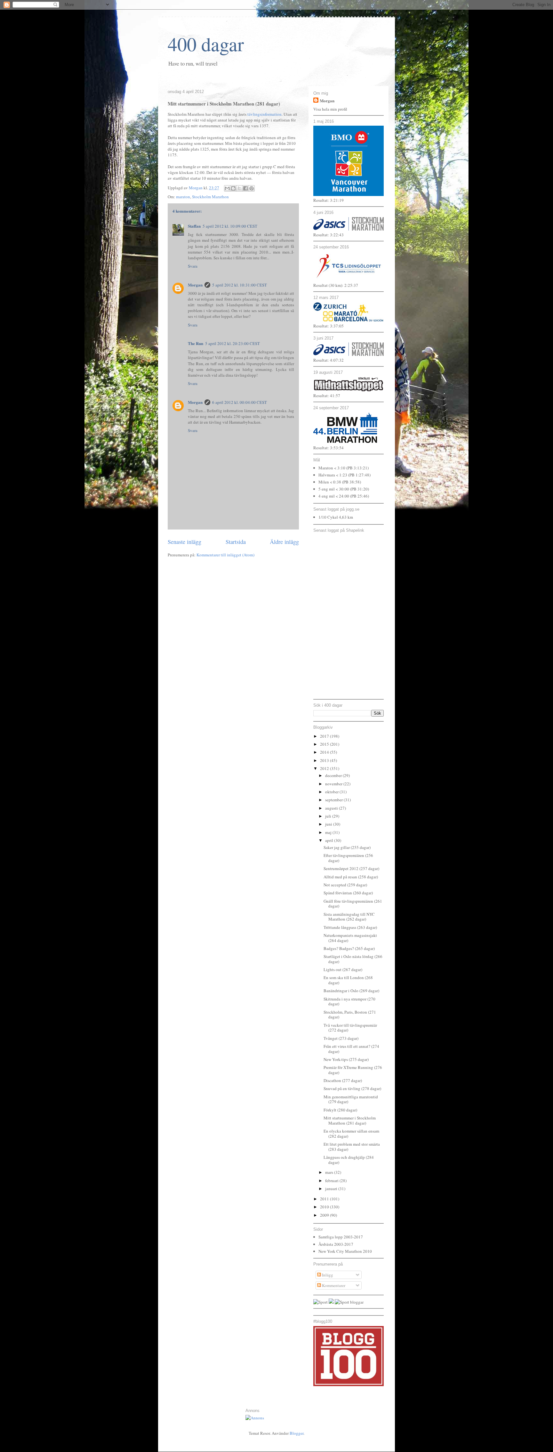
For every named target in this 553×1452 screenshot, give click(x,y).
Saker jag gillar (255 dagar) (347, 847)
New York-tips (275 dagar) (346, 1059)
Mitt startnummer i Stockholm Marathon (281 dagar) (350, 1120)
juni (329, 824)
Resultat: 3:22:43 (328, 235)
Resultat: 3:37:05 (328, 326)
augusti (332, 808)
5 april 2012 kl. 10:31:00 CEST (239, 285)
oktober (332, 792)
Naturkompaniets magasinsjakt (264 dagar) (350, 937)
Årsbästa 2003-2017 (335, 1244)
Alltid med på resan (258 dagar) (351, 877)
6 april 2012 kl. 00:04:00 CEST (239, 402)
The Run (195, 343)
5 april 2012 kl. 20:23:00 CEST (232, 343)
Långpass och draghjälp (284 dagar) (349, 1159)
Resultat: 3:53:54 (328, 448)
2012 (325, 768)
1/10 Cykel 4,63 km (335, 517)
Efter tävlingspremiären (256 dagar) (348, 857)
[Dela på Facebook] (245, 188)
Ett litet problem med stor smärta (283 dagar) (352, 1146)
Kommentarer (333, 1285)
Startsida (236, 541)
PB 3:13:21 (357, 468)
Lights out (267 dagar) (343, 969)
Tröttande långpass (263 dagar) (350, 927)
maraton (183, 197)
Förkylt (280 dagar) (340, 1110)
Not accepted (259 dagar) (345, 885)
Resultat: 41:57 (326, 395)
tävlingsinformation (264, 114)
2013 (325, 760)
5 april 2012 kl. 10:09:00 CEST (230, 226)
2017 (325, 736)
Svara (192, 266)
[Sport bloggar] (349, 1302)
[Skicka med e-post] (227, 188)
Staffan (194, 226)
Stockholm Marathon (210, 197)
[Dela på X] (239, 188)
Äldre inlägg (284, 541)
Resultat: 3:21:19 (328, 200)
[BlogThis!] (233, 188)
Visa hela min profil (330, 109)
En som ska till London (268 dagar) (348, 980)
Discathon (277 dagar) (343, 1080)
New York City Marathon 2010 (345, 1251)
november (334, 784)
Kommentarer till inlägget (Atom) (225, 555)
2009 (325, 1215)
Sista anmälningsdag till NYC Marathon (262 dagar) (349, 916)
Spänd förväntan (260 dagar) (348, 893)
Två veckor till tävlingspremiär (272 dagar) (350, 1027)
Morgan (195, 285)
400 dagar (206, 44)
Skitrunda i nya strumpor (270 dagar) (349, 1001)
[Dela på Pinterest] (251, 188)
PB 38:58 (351, 482)
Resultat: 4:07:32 (328, 360)
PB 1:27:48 (359, 475)
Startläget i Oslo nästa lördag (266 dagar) (353, 959)
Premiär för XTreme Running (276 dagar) (353, 1069)
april (329, 840)
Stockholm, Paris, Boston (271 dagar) (350, 1014)
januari (331, 1188)
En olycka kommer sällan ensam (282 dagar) (351, 1133)
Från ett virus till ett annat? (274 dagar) (351, 1048)
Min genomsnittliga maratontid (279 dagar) (351, 1099)
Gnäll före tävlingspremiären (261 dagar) (353, 903)
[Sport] (320, 1302)
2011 (325, 1199)
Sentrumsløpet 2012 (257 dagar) (351, 868)
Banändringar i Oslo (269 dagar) (351, 990)
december (334, 775)
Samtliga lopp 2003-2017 (340, 1237)
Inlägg (327, 1275)
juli (328, 816)
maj (329, 832)
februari (332, 1180)
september (334, 800)
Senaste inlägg (184, 541)
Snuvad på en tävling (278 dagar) (352, 1088)
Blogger (296, 1433)
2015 (325, 744)
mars (329, 1172)
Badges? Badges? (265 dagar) (349, 948)
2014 (325, 752)
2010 (325, 1207)
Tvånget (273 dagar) (341, 1038)
